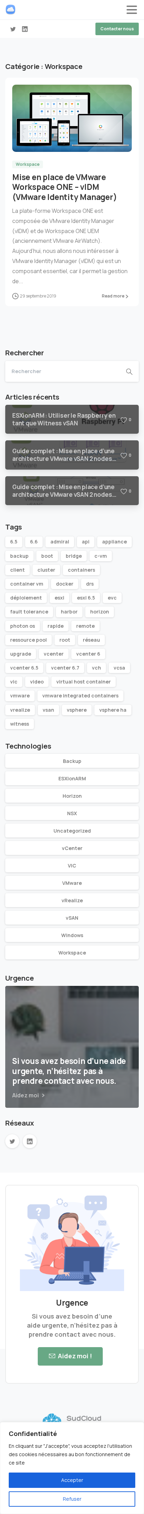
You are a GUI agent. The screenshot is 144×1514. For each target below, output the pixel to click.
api (85, 541)
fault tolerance (29, 611)
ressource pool (28, 639)
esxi (59, 597)
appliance (114, 541)
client (17, 569)
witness (19, 723)
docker (64, 583)
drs (90, 583)
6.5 (13, 541)
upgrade (20, 653)
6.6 (34, 541)
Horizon (72, 796)
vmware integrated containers (80, 695)
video (37, 681)
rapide (56, 626)
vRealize (72, 900)
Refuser (72, 1499)
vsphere (77, 709)
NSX (72, 813)
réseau (91, 639)
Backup (72, 761)
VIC (72, 865)
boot (47, 556)
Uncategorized (72, 830)
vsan (48, 709)
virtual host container (83, 681)
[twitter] (13, 29)
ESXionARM (72, 778)
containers (81, 569)
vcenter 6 (88, 653)
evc (112, 597)
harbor (69, 611)
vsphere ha (113, 709)
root (64, 639)
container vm (26, 583)
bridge (74, 556)
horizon (99, 611)
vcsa (119, 667)
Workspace (72, 952)
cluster (46, 569)
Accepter (72, 1480)
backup (19, 556)
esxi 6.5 (86, 597)
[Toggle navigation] (132, 10)
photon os (22, 626)
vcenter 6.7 (65, 667)
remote (85, 626)
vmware (20, 695)
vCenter (72, 848)
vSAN (72, 917)
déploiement (26, 597)
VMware (72, 883)
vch (96, 667)
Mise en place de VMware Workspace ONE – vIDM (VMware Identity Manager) (64, 187)
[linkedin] (25, 29)
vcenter (54, 653)
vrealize (20, 709)
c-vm (100, 556)
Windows (72, 935)
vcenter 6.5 (24, 667)
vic (13, 681)
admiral (59, 541)
